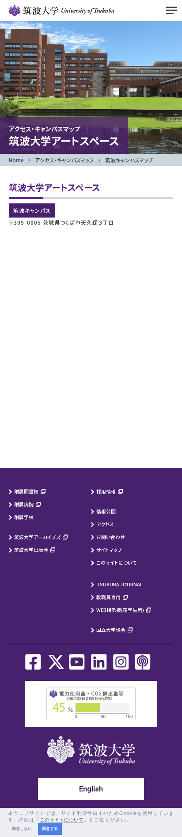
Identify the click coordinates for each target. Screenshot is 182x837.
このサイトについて (116, 562)
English (91, 789)
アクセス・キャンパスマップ (64, 160)
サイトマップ (109, 549)
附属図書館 (26, 491)
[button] (134, 820)
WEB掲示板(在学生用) (120, 609)
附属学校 (24, 516)
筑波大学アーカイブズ (37, 536)
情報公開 (106, 511)
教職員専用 (108, 596)
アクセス (105, 523)
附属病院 (24, 504)
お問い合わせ (110, 536)
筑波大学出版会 (31, 549)
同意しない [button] (22, 828)
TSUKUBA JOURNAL (119, 584)
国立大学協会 (110, 629)
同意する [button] (50, 828)
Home (16, 160)
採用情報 (106, 491)
